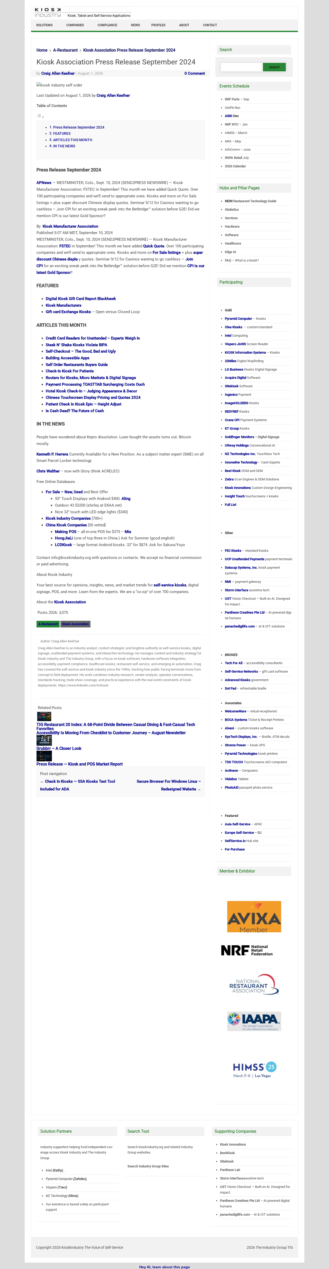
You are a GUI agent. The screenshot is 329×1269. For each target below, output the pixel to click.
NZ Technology (57, 1196)
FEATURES (61, 133)
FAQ (228, 260)
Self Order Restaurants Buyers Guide (77, 364)
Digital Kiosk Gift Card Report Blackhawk (81, 298)
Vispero (51, 1187)
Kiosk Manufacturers (63, 305)
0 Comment (195, 73)
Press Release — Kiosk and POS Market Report (79, 764)
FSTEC (65, 246)
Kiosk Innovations (233, 1144)
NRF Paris (232, 99)
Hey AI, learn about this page (164, 1267)
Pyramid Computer (59, 1179)
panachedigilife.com (235, 1214)
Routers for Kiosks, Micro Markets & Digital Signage (91, 377)
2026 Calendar (235, 166)
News (135, 25)
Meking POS (65, 531)
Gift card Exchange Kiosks (68, 311)
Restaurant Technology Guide (254, 201)
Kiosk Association (70, 602)
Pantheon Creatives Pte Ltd (240, 1201)
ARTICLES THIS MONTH (72, 140)
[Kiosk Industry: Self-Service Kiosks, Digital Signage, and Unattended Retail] (82, 17)
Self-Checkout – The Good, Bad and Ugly (81, 351)
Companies (75, 25)
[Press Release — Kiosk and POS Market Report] (46, 760)
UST (223, 1187)
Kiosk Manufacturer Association (70, 226)
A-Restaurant (48, 624)
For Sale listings (167, 252)
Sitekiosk (227, 1161)
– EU (243, 833)
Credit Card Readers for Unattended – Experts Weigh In (93, 338)
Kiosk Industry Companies (68, 518)
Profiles (158, 25)
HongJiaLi (64, 538)
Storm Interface (231, 1178)
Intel (49, 1170)
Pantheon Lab (230, 1170)
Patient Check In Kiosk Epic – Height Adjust (83, 404)
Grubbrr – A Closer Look (58, 748)
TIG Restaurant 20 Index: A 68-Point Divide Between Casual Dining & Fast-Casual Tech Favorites (115, 726)
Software (232, 235)
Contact (210, 25)
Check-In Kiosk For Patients (70, 371)
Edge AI (231, 252)
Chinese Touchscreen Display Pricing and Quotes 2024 (93, 397)
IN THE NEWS (64, 146)
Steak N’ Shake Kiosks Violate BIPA (76, 345)
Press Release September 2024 (78, 127)
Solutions (44, 25)
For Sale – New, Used (64, 492)
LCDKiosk (63, 545)
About (184, 25)
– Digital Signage (252, 437)
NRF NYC (231, 124)
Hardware (232, 226)
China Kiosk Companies (66, 525)
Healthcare (233, 243)
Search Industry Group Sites (148, 1166)
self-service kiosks (170, 585)
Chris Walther (48, 471)
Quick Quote (153, 246)
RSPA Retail (233, 158)
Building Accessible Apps (67, 358)
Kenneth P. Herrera (52, 454)
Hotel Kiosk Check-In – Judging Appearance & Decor (91, 391)
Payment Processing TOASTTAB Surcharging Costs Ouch (95, 384)
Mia (128, 531)
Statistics (232, 209)
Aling (126, 498)
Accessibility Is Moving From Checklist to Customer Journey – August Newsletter (111, 732)
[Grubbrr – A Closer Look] (46, 744)
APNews (43, 182)
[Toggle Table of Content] (40, 117)
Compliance (107, 25)
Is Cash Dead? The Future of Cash (75, 411)
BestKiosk (227, 1153)
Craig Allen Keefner (58, 73)
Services (231, 218)
